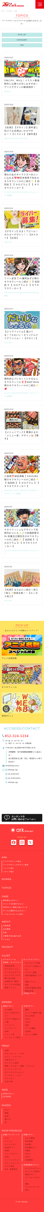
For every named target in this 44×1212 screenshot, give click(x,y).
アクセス (6, 939)
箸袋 (27, 1184)
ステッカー (10, 1078)
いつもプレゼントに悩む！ (14, 914)
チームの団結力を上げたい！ (15, 910)
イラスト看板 (31, 972)
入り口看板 (30, 1138)
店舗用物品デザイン (31, 1165)
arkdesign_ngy (13, 782)
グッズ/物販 (30, 1028)
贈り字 (8, 1119)
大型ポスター (10, 1060)
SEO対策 (7, 1096)
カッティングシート (13, 1069)
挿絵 (27, 985)
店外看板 (29, 1141)
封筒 (27, 1190)
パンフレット (10, 1028)
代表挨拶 (6, 925)
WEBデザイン (9, 1094)
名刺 (7, 1031)
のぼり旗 (9, 1081)
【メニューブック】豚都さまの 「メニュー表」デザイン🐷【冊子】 (21, 435)
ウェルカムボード (12, 972)
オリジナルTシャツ (33, 1168)
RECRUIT (7, 947)
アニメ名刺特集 (9, 658)
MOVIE (7, 91)
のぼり (28, 1022)
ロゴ (7, 1110)
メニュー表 (10, 1034)
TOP (2, 11)
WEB (5, 1090)
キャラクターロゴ (12, 975)
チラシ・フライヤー (13, 1057)
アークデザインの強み (12, 861)
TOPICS (6, 888)
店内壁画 (29, 1160)
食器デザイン (31, 1174)
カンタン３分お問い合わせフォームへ (23, 817)
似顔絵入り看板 (11, 981)
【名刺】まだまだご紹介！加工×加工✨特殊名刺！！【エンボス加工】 (21, 593)
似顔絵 (9, 195)
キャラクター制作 (33, 963)
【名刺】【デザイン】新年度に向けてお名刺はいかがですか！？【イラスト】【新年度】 (21, 130)
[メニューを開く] (39, 4)
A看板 (27, 1151)
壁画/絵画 (29, 991)
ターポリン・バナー (13, 1075)
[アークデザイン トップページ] (13, 4)
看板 (27, 1010)
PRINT (6, 1046)
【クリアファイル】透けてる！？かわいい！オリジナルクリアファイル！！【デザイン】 (21, 335)
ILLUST (15, 138)
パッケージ (10, 1025)
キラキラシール (9, 687)
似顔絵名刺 (10, 966)
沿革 (5, 932)
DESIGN (8, 138)
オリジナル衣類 (11, 1063)
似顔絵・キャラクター (12, 962)
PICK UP (22, 35)
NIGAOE (24, 192)
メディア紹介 (8, 871)
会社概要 (6, 929)
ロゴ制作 (9, 1010)
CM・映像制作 (11, 1169)
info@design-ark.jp (12, 765)
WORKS (6, 879)
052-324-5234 (17, 735)
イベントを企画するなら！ (14, 904)
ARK (4, 857)
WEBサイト (7, 716)
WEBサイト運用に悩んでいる (15, 907)
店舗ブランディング (11, 1134)
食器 (27, 1025)
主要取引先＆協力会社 (12, 936)
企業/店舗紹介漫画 (33, 988)
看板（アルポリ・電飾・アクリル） (20, 1066)
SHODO (6, 1105)
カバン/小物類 (31, 1034)
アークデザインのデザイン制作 (15, 865)
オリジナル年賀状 (12, 985)
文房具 (28, 1031)
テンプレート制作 (12, 1037)
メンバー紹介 (8, 868)
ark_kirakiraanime (14, 778)
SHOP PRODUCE (12, 1130)
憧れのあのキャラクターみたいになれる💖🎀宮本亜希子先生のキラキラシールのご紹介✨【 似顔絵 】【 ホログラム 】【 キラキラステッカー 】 (21, 181)
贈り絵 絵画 (10, 978)
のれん (28, 1019)
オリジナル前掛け (33, 1171)
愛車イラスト (10, 988)
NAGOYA (24, 138)
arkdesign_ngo (13, 769)
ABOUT (6, 921)
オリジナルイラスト (31, 959)
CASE (5, 896)
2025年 (9, 11)
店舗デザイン (28, 1134)
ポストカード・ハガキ (14, 1053)
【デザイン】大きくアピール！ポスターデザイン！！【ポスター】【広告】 (21, 234)
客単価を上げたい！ (11, 900)
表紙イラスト (31, 982)
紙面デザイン (8, 1006)
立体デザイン (28, 1006)
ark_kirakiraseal (13, 774)
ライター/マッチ (32, 1187)
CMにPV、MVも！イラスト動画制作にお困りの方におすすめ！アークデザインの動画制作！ (21, 83)
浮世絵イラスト (29, 993)
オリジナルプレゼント (14, 1072)
